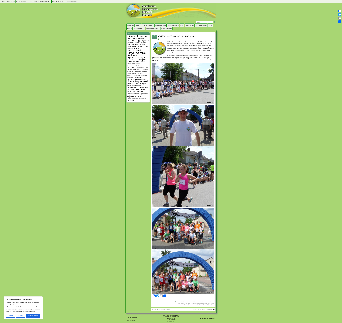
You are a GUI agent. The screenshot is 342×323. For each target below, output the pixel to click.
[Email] (340, 18)
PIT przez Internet (21, 1)
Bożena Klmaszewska (134, 62)
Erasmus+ (130, 66)
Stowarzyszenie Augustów (137, 87)
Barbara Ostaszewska (133, 60)
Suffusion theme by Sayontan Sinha (207, 318)
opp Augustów (134, 78)
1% (139, 38)
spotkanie (129, 85)
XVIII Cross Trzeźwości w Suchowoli (176, 36)
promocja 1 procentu (134, 84)
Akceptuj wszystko (33, 315)
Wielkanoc (142, 95)
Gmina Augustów (191, 303)
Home (3, 1)
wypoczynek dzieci (134, 97)
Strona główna (11, 1)
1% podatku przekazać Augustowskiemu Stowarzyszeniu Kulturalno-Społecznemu (138, 43)
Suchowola (185, 304)
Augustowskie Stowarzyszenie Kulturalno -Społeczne (136, 54)
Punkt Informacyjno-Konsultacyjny (161, 309)
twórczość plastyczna (133, 91)
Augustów (143, 58)
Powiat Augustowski (199, 303)
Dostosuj (10, 315)
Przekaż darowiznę (72, 1)
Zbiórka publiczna (142, 98)
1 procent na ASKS (191, 301)
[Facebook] (340, 11)
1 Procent (184, 301)
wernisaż (137, 95)
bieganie (185, 303)
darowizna (141, 63)
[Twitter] (340, 14)
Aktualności (130, 25)
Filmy (30, 1)
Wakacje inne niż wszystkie (133, 93)
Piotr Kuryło (139, 79)
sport (205, 303)
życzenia (130, 100)
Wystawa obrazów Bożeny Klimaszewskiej (203, 309)
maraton (136, 75)
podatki (144, 79)
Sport (166, 39)
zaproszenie (135, 98)
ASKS (35, 1)
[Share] (340, 22)
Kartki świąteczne (133, 73)
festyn (134, 65)
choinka (136, 63)
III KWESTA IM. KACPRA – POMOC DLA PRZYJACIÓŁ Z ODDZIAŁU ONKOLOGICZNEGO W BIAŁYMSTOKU (137, 69)
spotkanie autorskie (136, 85)
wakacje (142, 91)
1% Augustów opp (135, 39)
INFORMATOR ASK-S (58, 1)
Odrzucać (20, 315)
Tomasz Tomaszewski (193, 304)
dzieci (145, 63)
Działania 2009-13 (44, 1)
